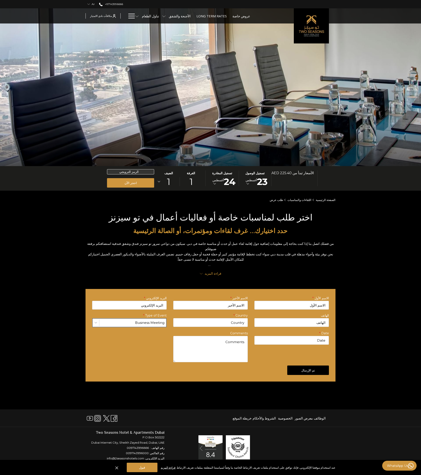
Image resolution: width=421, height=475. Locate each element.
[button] (255, 178)
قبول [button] (142, 467)
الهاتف (325, 315)
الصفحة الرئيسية (325, 200)
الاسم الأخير (239, 298)
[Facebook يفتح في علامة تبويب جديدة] (114, 418)
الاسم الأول (320, 298)
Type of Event (155, 315)
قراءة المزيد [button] (212, 273)
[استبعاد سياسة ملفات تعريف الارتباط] (117, 467)
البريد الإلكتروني (155, 298)
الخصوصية (285, 418)
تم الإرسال (308, 370)
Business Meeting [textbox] (149, 323)
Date (324, 333)
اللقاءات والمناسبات (299, 200)
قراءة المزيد (168, 467)
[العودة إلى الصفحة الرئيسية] (311, 25)
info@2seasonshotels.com (125, 458)
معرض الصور (304, 418)
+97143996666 (113, 4)
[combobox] (129, 323)
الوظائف (320, 418)
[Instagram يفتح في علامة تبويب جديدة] (97, 418)
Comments (239, 333)
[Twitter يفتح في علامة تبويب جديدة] (106, 418)
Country (241, 315)
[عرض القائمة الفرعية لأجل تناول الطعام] (137, 15)
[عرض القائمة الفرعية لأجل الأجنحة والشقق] (164, 15)
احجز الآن (131, 183)
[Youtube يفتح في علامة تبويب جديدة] (90, 418)
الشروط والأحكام (264, 418)
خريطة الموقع (242, 418)
